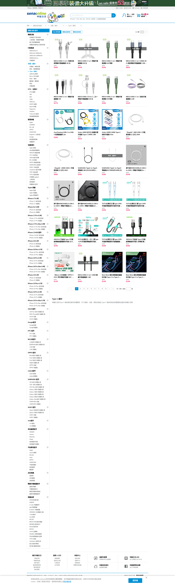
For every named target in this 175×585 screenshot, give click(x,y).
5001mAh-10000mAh (35, 53)
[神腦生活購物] (46, 16)
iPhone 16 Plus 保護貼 (36, 254)
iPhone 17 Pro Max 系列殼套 (37, 227)
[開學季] (87, 3)
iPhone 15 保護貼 (34, 280)
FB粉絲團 (145, 8)
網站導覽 (36, 569)
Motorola (32, 437)
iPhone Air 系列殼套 (35, 210)
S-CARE (120, 8)
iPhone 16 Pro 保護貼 (35, 263)
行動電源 (31, 48)
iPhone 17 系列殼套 (35, 201)
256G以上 (32, 101)
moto (30, 457)
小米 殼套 (32, 347)
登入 (128, 14)
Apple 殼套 (32, 190)
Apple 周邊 (31, 187)
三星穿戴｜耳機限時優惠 (36, 40)
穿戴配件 (32, 142)
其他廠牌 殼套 (33, 441)
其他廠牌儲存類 (34, 116)
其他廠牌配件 (32, 429)
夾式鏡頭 (32, 478)
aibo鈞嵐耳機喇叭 (34, 150)
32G (30, 94)
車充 (30, 83)
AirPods (88, 19)
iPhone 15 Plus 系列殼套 (36, 286)
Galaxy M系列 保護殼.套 (36, 397)
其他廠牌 (32, 182)
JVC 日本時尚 (33, 155)
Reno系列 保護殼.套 (35, 355)
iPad (77, 19)
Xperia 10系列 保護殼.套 (36, 412)
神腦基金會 (37, 560)
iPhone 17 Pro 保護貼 (35, 220)
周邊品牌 (31, 497)
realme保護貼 (33, 376)
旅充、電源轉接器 (34, 69)
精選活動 (31, 34)
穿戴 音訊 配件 (37, 25)
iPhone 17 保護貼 (34, 203)
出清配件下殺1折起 (35, 37)
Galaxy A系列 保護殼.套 (36, 394)
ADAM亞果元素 (34, 500)
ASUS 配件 (32, 309)
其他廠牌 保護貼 (34, 444)
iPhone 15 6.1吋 (33, 275)
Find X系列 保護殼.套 (35, 358)
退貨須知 (77, 558)
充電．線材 (54, 25)
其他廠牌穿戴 (33, 139)
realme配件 (32, 371)
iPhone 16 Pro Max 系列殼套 (37, 269)
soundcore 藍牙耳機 (35, 169)
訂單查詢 (57, 563)
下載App (29, 8)
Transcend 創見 (34, 114)
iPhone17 (73, 19)
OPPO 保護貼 (33, 367)
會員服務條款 (37, 565)
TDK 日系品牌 (33, 172)
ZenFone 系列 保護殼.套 (36, 312)
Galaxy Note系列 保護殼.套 (37, 399)
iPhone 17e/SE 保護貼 (36, 237)
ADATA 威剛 (33, 104)
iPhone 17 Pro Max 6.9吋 (36, 224)
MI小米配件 (32, 339)
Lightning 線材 (33, 74)
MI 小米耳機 (33, 160)
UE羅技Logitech (34, 177)
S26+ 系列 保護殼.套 (35, 384)
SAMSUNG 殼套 (34, 401)
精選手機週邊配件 (34, 484)
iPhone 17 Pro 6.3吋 (35, 215)
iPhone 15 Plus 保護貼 (36, 288)
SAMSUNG (32, 132)
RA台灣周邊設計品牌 (35, 536)
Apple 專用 (32, 148)
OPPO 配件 (32, 353)
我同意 (135, 581)
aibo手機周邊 (33, 507)
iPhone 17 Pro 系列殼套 (36, 218)
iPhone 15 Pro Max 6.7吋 (36, 300)
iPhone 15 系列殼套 (35, 278)
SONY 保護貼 (33, 417)
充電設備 (32, 86)
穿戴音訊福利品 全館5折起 (37, 44)
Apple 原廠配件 (33, 195)
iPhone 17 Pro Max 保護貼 (37, 229)
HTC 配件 (31, 331)
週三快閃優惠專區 (34, 42)
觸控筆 (31, 469)
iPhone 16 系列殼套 (35, 244)
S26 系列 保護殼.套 (35, 382)
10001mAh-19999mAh (35, 55)
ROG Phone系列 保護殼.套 (37, 314)
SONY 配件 (32, 407)
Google (31, 137)
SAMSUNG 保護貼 (35, 404)
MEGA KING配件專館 (35, 522)
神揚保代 (40, 8)
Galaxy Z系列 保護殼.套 (36, 389)
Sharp (31, 439)
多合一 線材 (32, 78)
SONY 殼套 (32, 415)
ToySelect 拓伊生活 (35, 541)
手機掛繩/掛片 (33, 489)
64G (30, 97)
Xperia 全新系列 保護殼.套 (37, 410)
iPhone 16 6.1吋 (33, 241)
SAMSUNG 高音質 (35, 165)
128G (31, 99)
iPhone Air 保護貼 (34, 212)
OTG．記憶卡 (32, 89)
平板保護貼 (32, 465)
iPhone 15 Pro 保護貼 (35, 297)
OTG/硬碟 (32, 92)
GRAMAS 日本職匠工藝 (36, 512)
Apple (31, 122)
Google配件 (32, 322)
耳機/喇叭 (31, 145)
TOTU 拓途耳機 (34, 174)
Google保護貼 (33, 327)
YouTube (136, 8)
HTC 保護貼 (32, 336)
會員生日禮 (57, 560)
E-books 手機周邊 (34, 509)
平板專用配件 (32, 447)
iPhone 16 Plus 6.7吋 (35, 249)
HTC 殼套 (32, 333)
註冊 (133, 14)
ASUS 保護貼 (33, 319)
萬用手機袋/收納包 (34, 491)
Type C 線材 (72, 25)
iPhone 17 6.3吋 (33, 198)
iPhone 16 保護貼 (34, 246)
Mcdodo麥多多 (33, 526)
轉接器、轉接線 (34, 81)
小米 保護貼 (32, 349)
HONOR (31, 432)
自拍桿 (31, 475)
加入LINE (128, 8)
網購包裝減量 (77, 565)
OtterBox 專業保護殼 (35, 534)
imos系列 (32, 517)
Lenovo (31, 434)
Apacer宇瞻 (32, 106)
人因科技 (32, 179)
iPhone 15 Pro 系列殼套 (36, 295)
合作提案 (57, 565)
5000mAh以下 (33, 50)
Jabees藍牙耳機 (34, 157)
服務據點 (35, 8)
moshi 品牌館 (33, 531)
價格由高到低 (66, 32)
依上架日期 (56, 32)
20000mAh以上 (33, 58)
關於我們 (36, 563)
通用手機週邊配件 (34, 494)
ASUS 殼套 (32, 316)
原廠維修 (77, 563)
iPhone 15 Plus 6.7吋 (35, 283)
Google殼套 (32, 325)
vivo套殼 (32, 423)
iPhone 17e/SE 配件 (35, 232)
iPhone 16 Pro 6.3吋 (35, 258)
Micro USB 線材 (34, 76)
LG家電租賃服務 (101, 19)
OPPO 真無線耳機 (34, 162)
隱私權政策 (37, 567)
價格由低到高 (77, 32)
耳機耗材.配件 (33, 184)
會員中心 (129, 16)
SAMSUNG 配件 (33, 379)
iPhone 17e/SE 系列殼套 (36, 235)
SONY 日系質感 (34, 167)
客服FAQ (77, 560)
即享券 (93, 19)
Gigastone (32, 109)
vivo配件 (31, 420)
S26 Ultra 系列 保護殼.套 (36, 387)
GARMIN (32, 125)
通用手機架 (32, 486)
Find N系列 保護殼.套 (35, 360)
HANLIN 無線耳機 (34, 152)
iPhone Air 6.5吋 (33, 207)
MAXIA (31, 529)
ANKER (31, 502)
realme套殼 (32, 373)
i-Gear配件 (32, 514)
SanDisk (31, 111)
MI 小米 (31, 127)
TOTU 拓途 (32, 539)
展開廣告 (144, 1)
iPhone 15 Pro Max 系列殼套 (37, 303)
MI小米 (31, 455)
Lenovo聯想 (32, 452)
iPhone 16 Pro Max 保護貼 (37, 271)
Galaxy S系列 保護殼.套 (36, 392)
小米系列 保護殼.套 (35, 342)
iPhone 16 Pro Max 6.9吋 (36, 266)
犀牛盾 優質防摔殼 (34, 546)
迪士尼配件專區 (34, 543)
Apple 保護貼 (33, 193)
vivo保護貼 (32, 426)
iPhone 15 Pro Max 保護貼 (37, 305)
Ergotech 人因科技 (34, 134)
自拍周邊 (31, 473)
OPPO (31, 129)
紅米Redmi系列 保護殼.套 (37, 344)
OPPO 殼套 (32, 365)
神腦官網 (36, 558)
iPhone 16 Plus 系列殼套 (36, 252)
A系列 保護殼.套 (34, 363)
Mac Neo (82, 19)
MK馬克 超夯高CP (34, 524)
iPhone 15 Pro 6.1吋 (35, 292)
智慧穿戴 (31, 119)
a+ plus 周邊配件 (34, 505)
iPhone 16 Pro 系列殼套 (36, 261)
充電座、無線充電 (34, 66)
